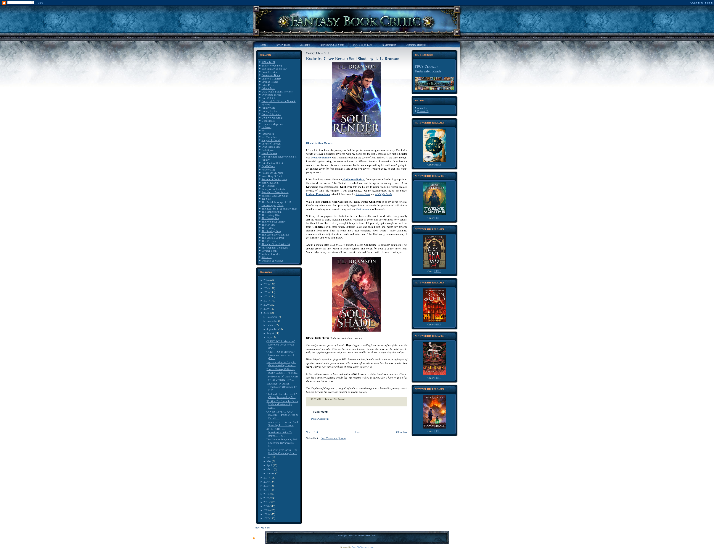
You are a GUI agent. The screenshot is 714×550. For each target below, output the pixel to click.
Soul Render (362, 209)
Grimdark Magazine (272, 124)
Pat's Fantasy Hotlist (272, 163)
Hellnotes (266, 127)
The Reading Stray (271, 231)
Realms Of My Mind (272, 172)
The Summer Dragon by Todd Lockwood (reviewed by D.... (282, 443)
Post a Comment (320, 418)
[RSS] (254, 538)
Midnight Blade (383, 194)
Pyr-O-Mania (268, 166)
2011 (266, 502)
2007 (266, 518)
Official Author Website (319, 143)
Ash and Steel (363, 194)
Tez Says (266, 198)
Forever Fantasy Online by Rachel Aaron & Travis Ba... (282, 370)
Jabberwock (268, 133)
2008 (266, 514)
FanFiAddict (268, 98)
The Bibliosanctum (272, 211)
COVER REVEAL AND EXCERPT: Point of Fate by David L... (282, 415)
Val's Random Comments (275, 247)
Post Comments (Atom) (333, 438)
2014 (266, 489)
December (271, 317)
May (268, 461)
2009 (266, 510)
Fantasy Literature (271, 114)
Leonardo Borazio (321, 157)
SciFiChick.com (270, 182)
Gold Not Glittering (272, 117)
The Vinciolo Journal (273, 237)
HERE (437, 164)
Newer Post (312, 432)
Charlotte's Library (272, 78)
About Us (422, 108)
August (270, 333)
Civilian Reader (270, 81)
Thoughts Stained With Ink (276, 244)
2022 (266, 296)
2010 (266, 506)
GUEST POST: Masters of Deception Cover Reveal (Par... (280, 345)
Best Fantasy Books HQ (274, 68)
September (272, 329)
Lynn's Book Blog (271, 146)
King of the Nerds (271, 140)
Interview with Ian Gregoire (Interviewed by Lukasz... (281, 363)
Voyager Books (269, 250)
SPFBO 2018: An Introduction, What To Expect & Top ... (279, 432)
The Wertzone (269, 241)
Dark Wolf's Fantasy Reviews (277, 91)
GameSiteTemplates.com (362, 547)
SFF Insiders (268, 185)
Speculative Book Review (275, 192)
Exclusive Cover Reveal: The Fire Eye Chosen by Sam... (281, 451)
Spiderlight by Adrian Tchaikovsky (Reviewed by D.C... (281, 387)
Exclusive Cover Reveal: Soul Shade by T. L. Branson (282, 423)
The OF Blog (269, 224)
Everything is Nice (271, 94)
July (268, 337)
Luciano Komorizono (318, 194)
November (271, 321)
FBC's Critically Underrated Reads (428, 69)
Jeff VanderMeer (270, 137)
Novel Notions (269, 153)
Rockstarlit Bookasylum (274, 179)
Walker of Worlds (271, 254)
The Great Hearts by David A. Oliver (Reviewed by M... (282, 395)
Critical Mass (268, 88)
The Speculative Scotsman (275, 234)
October (270, 325)
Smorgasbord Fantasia (273, 189)
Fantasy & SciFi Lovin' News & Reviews (279, 102)
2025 (266, 284)
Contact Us (423, 111)
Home (357, 432)
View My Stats (262, 527)
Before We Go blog (272, 65)
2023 (266, 292)
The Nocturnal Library (274, 221)
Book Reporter (269, 72)
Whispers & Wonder (272, 260)
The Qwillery (269, 228)
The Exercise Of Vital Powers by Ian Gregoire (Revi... (282, 378)
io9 (263, 130)
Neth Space (268, 150)
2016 (266, 481)
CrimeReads (268, 85)
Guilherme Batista (353, 179)
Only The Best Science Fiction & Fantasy (279, 158)
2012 (266, 498)
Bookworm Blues (271, 75)
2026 (266, 280)
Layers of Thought (271, 143)
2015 (266, 485)
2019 (266, 308)
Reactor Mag (268, 169)
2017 (266, 477)
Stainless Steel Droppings (275, 195)
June (268, 457)
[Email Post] (347, 399)
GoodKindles (268, 120)
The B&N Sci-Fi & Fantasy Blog (279, 208)
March (269, 469)
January (270, 473)
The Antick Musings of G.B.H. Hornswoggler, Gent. (278, 203)
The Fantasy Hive (271, 215)
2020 (266, 304)
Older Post (401, 432)
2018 (266, 312)
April (269, 465)
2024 (266, 288)
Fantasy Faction (270, 111)
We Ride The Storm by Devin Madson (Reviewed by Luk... (282, 404)
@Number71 (268, 62)
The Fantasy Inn (270, 218)
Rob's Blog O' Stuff (272, 176)
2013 (266, 494)
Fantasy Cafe (268, 107)
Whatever (267, 257)
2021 (266, 300)
